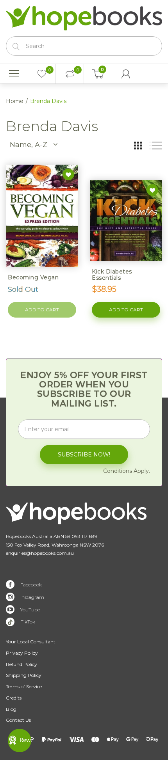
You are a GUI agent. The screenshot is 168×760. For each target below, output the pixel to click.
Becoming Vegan (33, 277)
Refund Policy (21, 664)
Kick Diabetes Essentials (112, 274)
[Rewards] (19, 740)
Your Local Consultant (30, 642)
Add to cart (126, 310)
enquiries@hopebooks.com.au (40, 553)
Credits (13, 698)
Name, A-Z (28, 144)
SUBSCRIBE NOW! (84, 454)
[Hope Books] (84, 16)
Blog (11, 709)
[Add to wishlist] (68, 174)
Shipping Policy (23, 675)
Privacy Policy (22, 653)
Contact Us (18, 720)
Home (14, 101)
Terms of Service (24, 686)
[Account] (126, 73)
